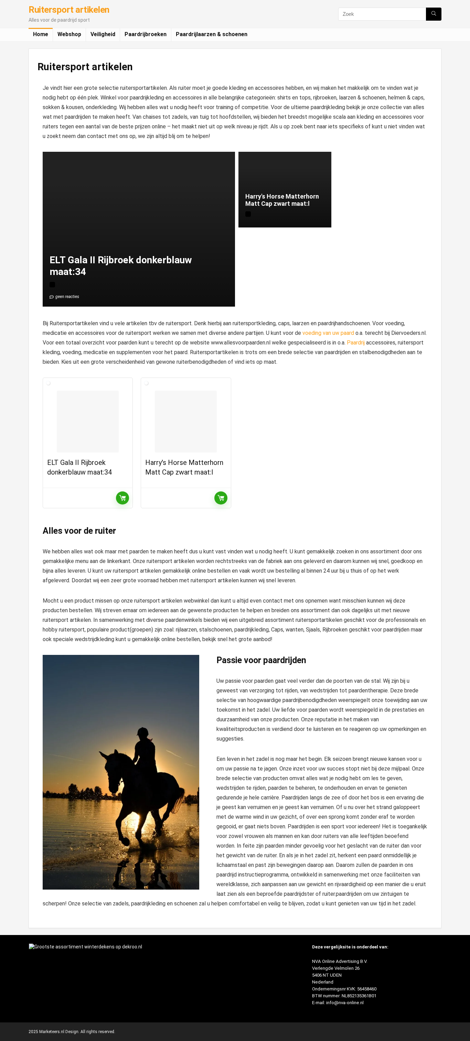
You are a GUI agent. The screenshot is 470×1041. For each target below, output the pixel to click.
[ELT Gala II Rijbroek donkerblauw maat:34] (87, 422)
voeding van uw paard (328, 333)
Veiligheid (102, 34)
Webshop (69, 34)
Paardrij (356, 342)
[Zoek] (433, 14)
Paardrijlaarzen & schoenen (211, 34)
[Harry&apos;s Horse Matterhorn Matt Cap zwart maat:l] (185, 422)
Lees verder (122, 497)
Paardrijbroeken (146, 34)
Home (40, 34)
